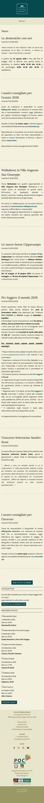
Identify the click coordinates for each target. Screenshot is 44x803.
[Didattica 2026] (7, 673)
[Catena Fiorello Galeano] (11, 644)
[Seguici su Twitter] (18, 748)
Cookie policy (22, 724)
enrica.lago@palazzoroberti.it (15, 354)
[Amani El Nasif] (7, 659)
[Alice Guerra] (7, 687)
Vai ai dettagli (21, 776)
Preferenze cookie (22, 727)
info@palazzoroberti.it (22, 739)
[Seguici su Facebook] (14, 748)
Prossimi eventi (9, 702)
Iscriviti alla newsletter (13, 604)
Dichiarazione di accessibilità (22, 729)
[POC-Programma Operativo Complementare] (22, 761)
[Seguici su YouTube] (28, 748)
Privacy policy (22, 722)
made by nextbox (22, 791)
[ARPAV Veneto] (22, 782)
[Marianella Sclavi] (9, 616)
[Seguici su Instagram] (23, 748)
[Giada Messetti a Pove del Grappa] (15, 630)
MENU (23, 21)
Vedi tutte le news (22, 582)
